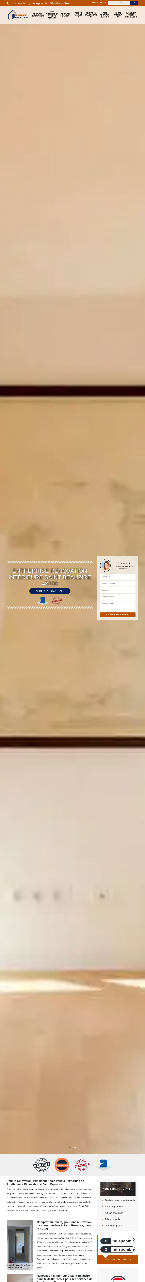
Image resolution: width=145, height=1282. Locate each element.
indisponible (18, 3)
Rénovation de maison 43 (65, 15)
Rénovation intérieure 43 (38, 15)
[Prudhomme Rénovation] (18, 15)
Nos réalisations (50, 591)
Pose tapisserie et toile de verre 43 (52, 15)
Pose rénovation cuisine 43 (105, 15)
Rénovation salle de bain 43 (91, 15)
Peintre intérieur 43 (118, 15)
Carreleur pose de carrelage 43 (131, 15)
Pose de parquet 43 (78, 15)
